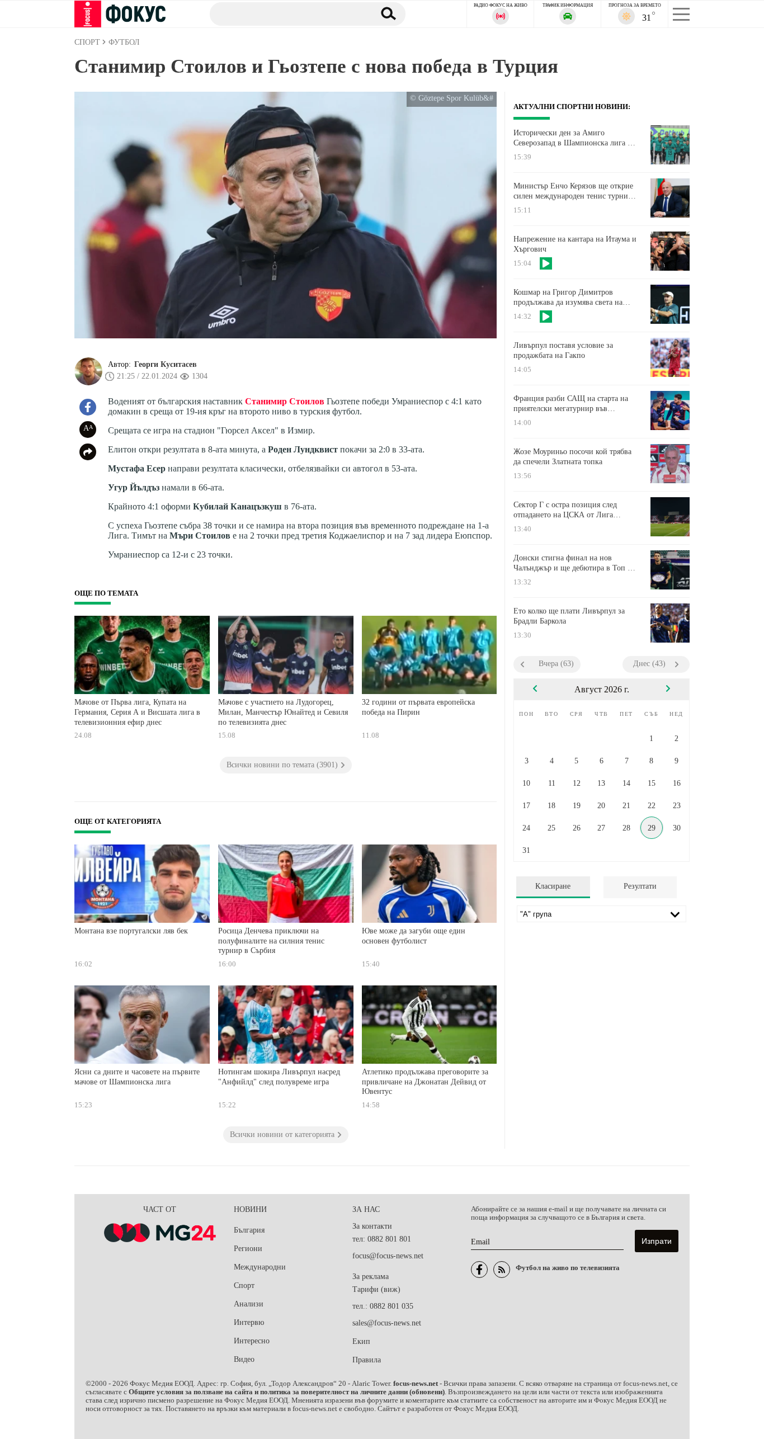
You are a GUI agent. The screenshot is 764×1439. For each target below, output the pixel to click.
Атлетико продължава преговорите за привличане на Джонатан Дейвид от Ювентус (425, 1082)
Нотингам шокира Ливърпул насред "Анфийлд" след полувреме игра (279, 1077)
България (249, 1230)
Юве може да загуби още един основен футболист (413, 936)
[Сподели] (87, 452)
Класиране (552, 886)
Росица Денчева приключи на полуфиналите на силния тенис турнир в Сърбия (271, 941)
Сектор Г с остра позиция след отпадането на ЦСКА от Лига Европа (565, 510)
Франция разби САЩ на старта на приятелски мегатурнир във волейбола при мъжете (570, 403)
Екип (361, 1341)
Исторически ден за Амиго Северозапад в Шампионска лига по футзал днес (574, 138)
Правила (366, 1360)
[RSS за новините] (501, 1269)
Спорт (244, 1285)
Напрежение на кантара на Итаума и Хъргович (574, 244)
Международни (260, 1267)
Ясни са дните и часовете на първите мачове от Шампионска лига (137, 1077)
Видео (244, 1359)
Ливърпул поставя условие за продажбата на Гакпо (563, 350)
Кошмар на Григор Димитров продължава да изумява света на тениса (567, 297)
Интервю (249, 1322)
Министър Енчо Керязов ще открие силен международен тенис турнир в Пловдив (573, 191)
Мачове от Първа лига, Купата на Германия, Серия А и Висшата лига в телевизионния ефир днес (137, 712)
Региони (248, 1248)
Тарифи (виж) (376, 1289)
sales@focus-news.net (386, 1323)
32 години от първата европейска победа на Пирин (418, 707)
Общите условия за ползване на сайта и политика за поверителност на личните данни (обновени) (287, 1392)
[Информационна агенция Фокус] (479, 1269)
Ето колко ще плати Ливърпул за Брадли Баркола (569, 616)
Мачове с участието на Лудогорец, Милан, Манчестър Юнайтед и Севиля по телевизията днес (283, 712)
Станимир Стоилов (284, 401)
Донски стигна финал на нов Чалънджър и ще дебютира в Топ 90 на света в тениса (574, 563)
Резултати (640, 886)
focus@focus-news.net (387, 1256)
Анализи (248, 1304)
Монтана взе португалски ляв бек (131, 931)
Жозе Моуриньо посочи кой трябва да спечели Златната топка (572, 456)
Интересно (252, 1341)
